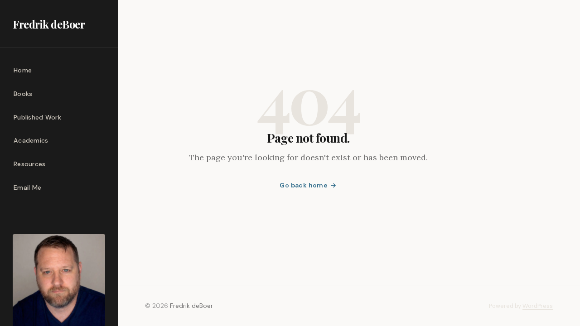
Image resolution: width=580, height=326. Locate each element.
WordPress (537, 306)
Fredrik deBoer (49, 24)
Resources (30, 164)
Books (23, 94)
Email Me (27, 187)
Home (23, 70)
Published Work (37, 117)
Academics (31, 140)
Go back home (304, 185)
